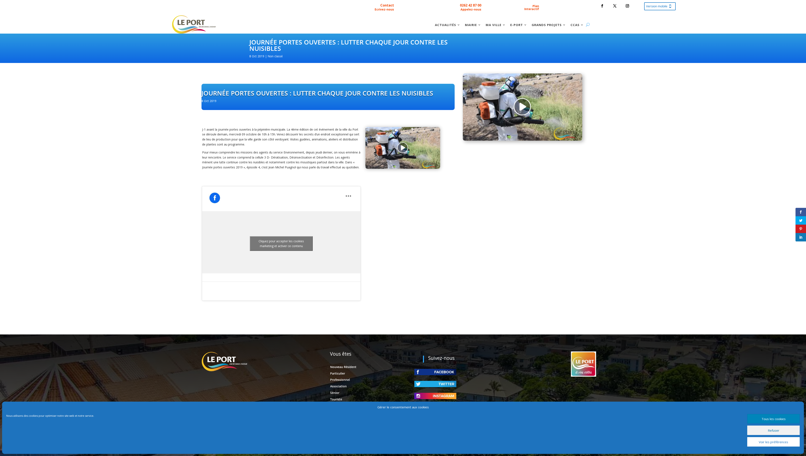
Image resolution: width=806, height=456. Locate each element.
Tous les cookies (774, 419)
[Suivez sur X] (614, 6)
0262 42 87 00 (470, 5)
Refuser (773, 430)
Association (338, 386)
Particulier (337, 373)
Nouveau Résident (343, 367)
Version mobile (656, 6)
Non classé (275, 56)
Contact (387, 5)
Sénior (334, 393)
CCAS (575, 25)
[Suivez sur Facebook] (602, 6)
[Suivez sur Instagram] (627, 6)
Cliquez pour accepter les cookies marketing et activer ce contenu (281, 243)
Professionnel (340, 380)
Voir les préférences (773, 442)
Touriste (336, 399)
